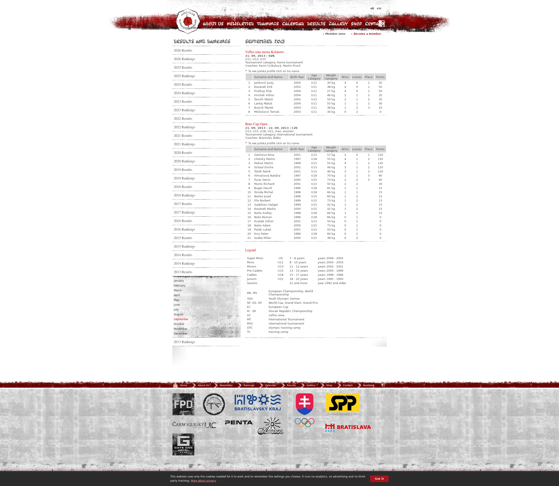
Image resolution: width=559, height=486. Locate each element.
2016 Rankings (184, 229)
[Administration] (383, 384)
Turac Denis (262, 179)
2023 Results (183, 101)
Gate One (183, 444)
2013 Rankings (184, 341)
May (176, 300)
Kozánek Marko (265, 208)
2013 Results (183, 271)
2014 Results (183, 254)
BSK (257, 402)
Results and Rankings (202, 41)
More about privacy (203, 480)
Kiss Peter (261, 233)
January (179, 280)
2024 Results (183, 84)
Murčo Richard (264, 184)
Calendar (293, 23)
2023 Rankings (184, 110)
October (179, 324)
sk (372, 8)
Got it (379, 478)
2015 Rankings (184, 246)
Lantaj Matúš (263, 103)
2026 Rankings (184, 58)
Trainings (268, 23)
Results (316, 23)
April (177, 295)
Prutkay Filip (263, 91)
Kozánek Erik (263, 87)
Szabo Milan (262, 238)
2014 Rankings (184, 263)
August (178, 314)
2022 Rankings (184, 127)
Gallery (338, 23)
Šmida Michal (263, 192)
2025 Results (183, 67)
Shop (356, 23)
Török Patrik (262, 171)
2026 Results (183, 50)
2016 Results (183, 220)
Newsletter (240, 23)
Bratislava (348, 428)
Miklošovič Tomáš (266, 111)
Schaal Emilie (263, 167)
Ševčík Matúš (263, 99)
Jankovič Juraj (263, 82)
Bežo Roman (263, 217)
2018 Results (183, 186)
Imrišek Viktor (264, 95)
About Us (213, 23)
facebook (368, 385)
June (177, 304)
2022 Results (183, 118)
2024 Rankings (184, 92)
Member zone (335, 33)
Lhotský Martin (264, 159)
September (181, 319)
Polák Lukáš (262, 229)
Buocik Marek (263, 107)
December (180, 333)
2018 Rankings (184, 195)
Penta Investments (239, 422)
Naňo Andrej (263, 213)
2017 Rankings (184, 212)
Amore (271, 426)
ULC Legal (194, 425)
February (179, 285)
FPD (183, 404)
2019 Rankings (184, 178)
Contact (374, 23)
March (178, 290)
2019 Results (183, 169)
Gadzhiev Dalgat (266, 204)
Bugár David (263, 188)
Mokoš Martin (263, 163)
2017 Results (183, 203)
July (176, 309)
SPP (342, 404)
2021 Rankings (184, 144)
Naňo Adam (262, 225)
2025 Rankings (184, 75)
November (180, 328)
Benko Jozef (262, 196)
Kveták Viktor (264, 221)
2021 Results (183, 135)
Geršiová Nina (264, 154)
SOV (304, 410)
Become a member (367, 33)
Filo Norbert (262, 200)
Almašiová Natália (267, 175)
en (379, 8)
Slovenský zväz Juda (214, 404)
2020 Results (183, 152)
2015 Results (183, 237)
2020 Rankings (184, 161)
